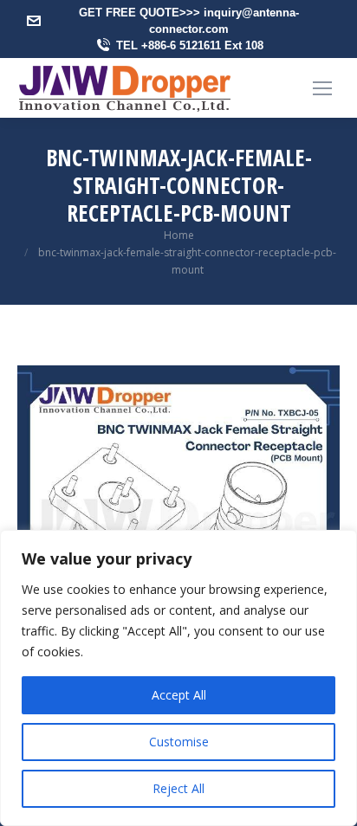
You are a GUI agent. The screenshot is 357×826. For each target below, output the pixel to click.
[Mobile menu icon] (322, 88)
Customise (179, 741)
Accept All (179, 695)
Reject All (178, 788)
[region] (178, 678)
